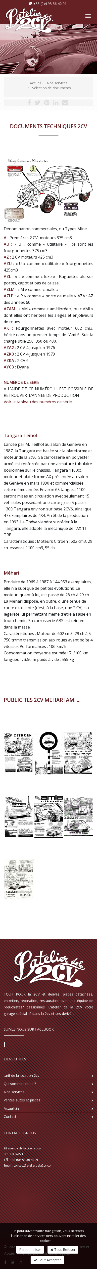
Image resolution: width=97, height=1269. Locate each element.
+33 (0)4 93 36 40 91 (50, 3)
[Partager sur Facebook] (29, 103)
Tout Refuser (64, 1249)
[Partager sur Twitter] (38, 103)
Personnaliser (30, 1249)
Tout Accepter (49, 1260)
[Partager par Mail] (65, 103)
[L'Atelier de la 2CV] (28, 12)
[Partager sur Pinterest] (46, 103)
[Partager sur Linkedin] (55, 103)
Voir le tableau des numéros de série (38, 402)
